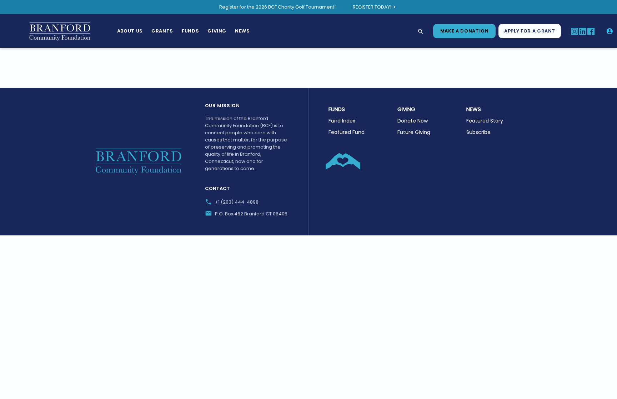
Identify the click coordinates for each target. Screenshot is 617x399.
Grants (162, 31)
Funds (190, 31)
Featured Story (484, 120)
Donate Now (412, 120)
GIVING (406, 109)
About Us (130, 31)
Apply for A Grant (529, 31)
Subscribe (478, 132)
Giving (216, 31)
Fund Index (341, 120)
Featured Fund (346, 132)
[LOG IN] (609, 31)
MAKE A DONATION (464, 31)
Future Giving (413, 132)
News (242, 31)
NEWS (473, 109)
